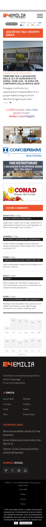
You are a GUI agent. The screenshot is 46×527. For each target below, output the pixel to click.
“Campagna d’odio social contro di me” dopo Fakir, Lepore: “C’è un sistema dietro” (23, 260)
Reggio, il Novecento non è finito (17, 218)
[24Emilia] (18, 16)
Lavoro (16, 73)
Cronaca (7, 404)
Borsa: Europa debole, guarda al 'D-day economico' (21, 432)
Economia (7, 73)
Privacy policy (25, 523)
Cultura (26, 404)
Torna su (21, 354)
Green (26, 409)
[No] (43, 516)
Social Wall (8, 399)
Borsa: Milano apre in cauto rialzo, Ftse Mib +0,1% (22, 441)
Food (5, 409)
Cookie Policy (23, 485)
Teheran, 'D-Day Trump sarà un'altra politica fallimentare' (20, 450)
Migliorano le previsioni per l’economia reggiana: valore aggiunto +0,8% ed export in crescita (23, 239)
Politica (26, 399)
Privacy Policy (35, 482)
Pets (5, 414)
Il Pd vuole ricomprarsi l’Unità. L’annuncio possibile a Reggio (23, 299)
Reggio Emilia (25, 73)
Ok (16, 523)
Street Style (29, 414)
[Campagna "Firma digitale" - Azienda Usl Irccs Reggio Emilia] (23, 25)
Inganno (7, 278)
